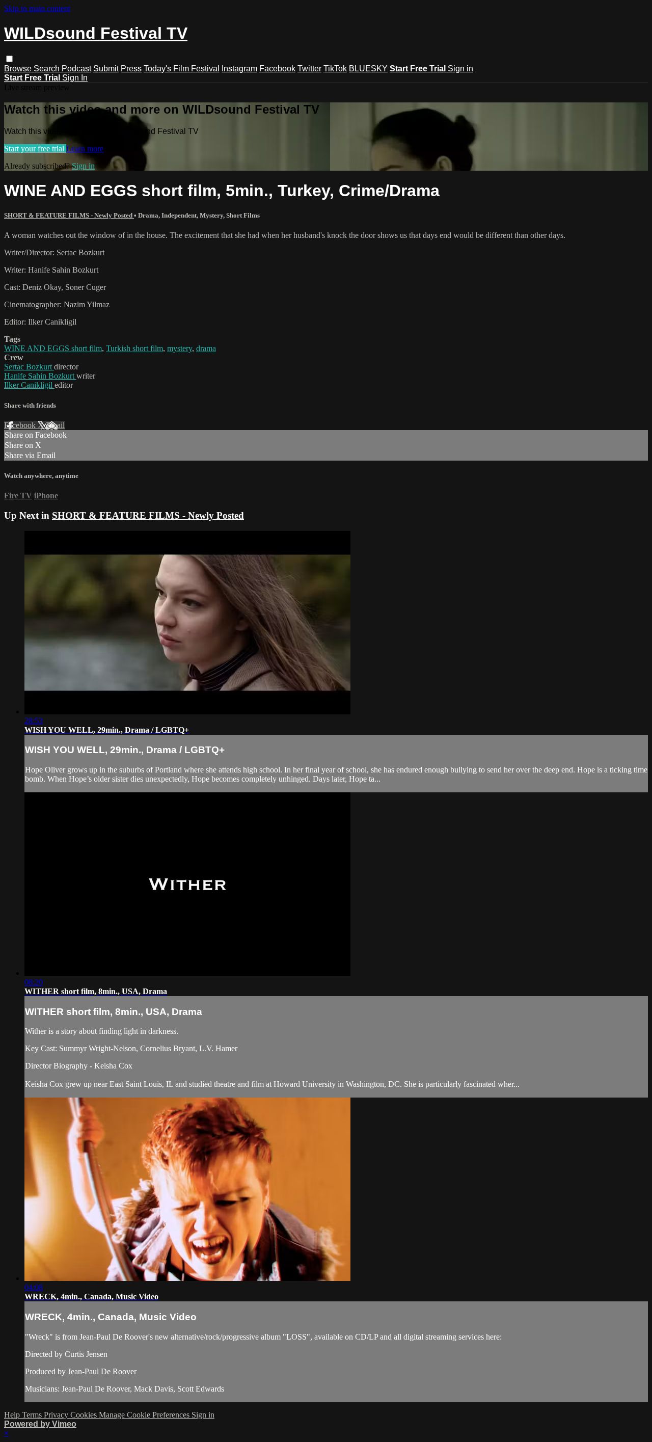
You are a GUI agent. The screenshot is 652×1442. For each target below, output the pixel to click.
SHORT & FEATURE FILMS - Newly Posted (69, 215)
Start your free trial (35, 148)
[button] (9, 59)
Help (13, 1414)
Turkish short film (134, 348)
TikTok (335, 68)
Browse (19, 68)
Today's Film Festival (182, 68)
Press (131, 68)
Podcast (76, 68)
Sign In (75, 77)
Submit (106, 68)
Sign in (460, 68)
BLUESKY (368, 68)
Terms (33, 1414)
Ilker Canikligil (29, 385)
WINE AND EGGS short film (53, 348)
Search (48, 68)
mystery (179, 348)
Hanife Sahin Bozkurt (40, 375)
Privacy (57, 1414)
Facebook (277, 68)
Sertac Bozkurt (29, 366)
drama (206, 348)
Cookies (84, 1414)
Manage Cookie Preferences (145, 1414)
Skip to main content (37, 8)
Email (55, 425)
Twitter (309, 68)
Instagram (239, 68)
